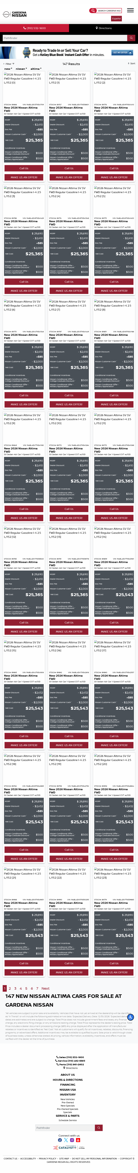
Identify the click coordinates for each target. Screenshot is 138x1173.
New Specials (68, 1105)
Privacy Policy (48, 1158)
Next (45, 988)
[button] (130, 1017)
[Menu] (130, 11)
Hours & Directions (68, 1079)
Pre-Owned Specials (67, 1108)
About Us (68, 1074)
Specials (67, 1112)
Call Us (24, 168)
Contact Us (11, 1158)
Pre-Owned (68, 1102)
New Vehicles (68, 1099)
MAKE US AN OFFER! (24, 177)
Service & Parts (67, 1115)
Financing (67, 1084)
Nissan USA (68, 1089)
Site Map (64, 1158)
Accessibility (28, 1158)
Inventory (68, 1094)
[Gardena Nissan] (15, 14)
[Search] (131, 38)
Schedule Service (68, 1120)
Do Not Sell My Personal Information (94, 1158)
